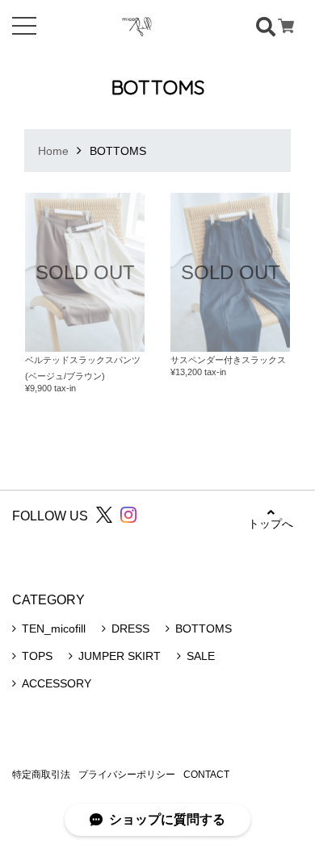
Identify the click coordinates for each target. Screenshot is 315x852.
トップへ (270, 523)
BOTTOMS (203, 628)
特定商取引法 (41, 774)
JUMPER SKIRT (119, 655)
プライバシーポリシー (126, 774)
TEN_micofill (54, 628)
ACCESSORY (56, 683)
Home (53, 150)
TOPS (37, 655)
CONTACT (206, 774)
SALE (201, 655)
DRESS (130, 628)
